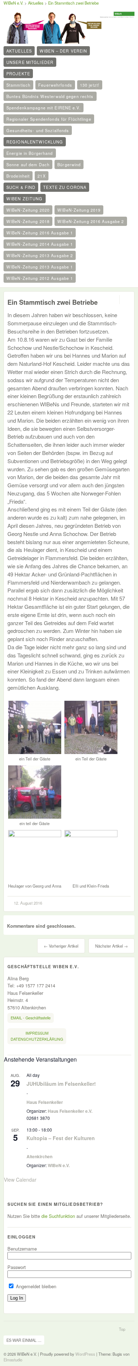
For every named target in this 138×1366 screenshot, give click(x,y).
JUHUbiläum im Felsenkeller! (61, 1083)
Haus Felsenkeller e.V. (70, 1111)
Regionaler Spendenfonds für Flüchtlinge (48, 119)
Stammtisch (18, 85)
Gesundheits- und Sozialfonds (37, 130)
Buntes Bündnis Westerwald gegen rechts (50, 96)
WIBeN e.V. (13, 3)
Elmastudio (13, 1359)
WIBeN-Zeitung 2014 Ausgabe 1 (39, 244)
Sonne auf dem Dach (28, 164)
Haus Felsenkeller (45, 1102)
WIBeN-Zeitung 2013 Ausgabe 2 (39, 255)
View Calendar (20, 1179)
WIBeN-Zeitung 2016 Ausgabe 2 (90, 221)
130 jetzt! (89, 85)
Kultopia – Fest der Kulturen (61, 1138)
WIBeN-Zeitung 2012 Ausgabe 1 (39, 278)
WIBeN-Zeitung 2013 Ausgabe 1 (39, 267)
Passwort (16, 1267)
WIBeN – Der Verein (63, 51)
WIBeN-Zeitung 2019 (78, 210)
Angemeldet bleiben (35, 1286)
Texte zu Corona (64, 187)
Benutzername (22, 1248)
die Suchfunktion (58, 1216)
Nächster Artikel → (111, 946)
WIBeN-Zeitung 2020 (28, 210)
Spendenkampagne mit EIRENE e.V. (43, 107)
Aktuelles (19, 51)
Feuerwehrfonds (55, 85)
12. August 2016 (28, 903)
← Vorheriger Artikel (61, 946)
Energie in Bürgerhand (29, 153)
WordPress (85, 1354)
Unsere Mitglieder (29, 62)
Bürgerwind (69, 164)
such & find (20, 187)
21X (41, 176)
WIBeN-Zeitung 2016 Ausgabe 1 (39, 232)
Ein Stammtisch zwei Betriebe (73, 3)
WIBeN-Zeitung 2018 (28, 221)
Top (122, 1329)
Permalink (113, 299)
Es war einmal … (23, 1340)
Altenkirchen (39, 1156)
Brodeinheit (18, 176)
